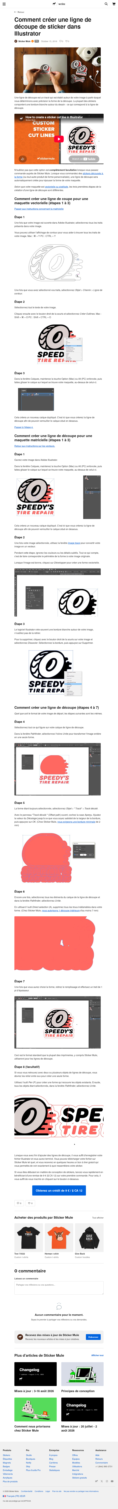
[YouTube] (112, 1481)
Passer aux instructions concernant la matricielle (39, 208)
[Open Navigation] (4, 4)
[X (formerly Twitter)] (102, 1481)
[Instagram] (107, 1481)
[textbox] (59, 646)
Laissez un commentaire (26, 1278)
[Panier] (114, 4)
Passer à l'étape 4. (23, 427)
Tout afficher (98, 1217)
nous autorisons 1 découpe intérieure (61, 910)
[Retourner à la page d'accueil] (54, 4)
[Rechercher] (106, 4)
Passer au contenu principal (2, 2)
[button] (59, 1190)
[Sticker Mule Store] (96, 1481)
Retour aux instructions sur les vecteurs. (34, 446)
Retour (21, 12)
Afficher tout (97, 1355)
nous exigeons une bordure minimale (76, 821)
